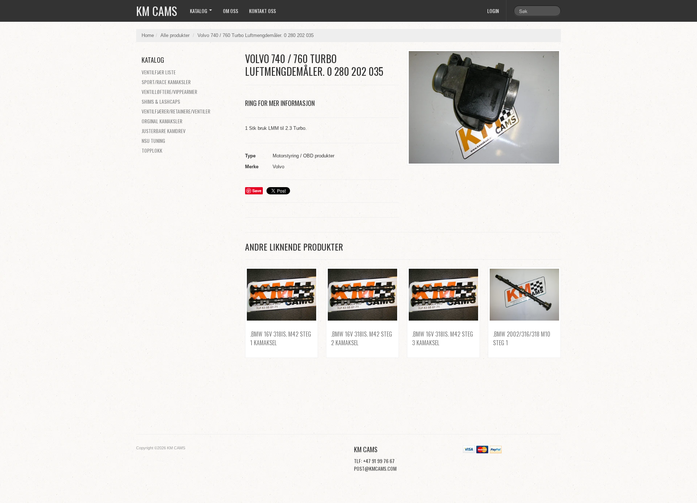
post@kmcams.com (375, 468)
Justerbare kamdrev (164, 131)
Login (493, 11)
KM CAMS (156, 10)
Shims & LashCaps (161, 101)
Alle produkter (174, 35)
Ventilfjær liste (159, 72)
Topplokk (152, 150)
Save (256, 190)
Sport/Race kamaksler (166, 82)
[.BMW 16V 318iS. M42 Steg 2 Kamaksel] (362, 295)
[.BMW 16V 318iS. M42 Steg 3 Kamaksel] (443, 295)
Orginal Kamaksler (162, 121)
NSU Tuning (153, 140)
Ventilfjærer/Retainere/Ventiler (176, 111)
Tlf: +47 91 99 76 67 (374, 461)
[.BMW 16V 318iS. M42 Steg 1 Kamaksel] (281, 295)
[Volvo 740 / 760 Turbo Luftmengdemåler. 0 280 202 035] (484, 107)
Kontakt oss (262, 11)
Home (148, 35)
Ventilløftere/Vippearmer (169, 91)
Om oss (230, 11)
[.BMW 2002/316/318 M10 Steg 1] (524, 295)
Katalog (199, 11)
